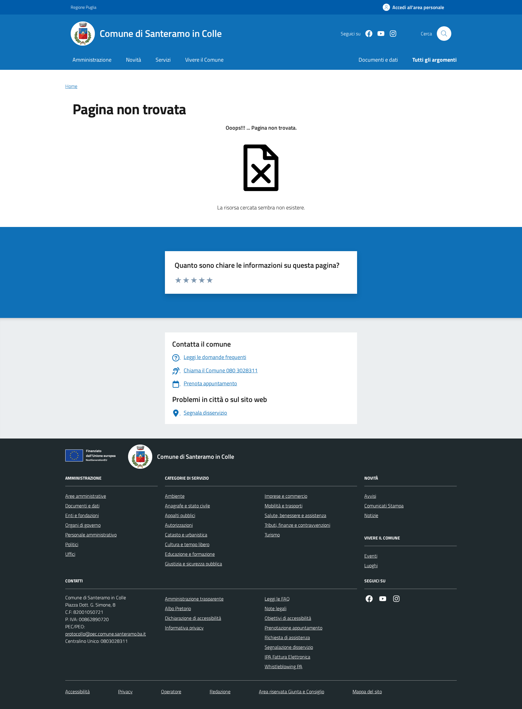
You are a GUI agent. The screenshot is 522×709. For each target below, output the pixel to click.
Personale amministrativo (91, 534)
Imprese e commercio (286, 496)
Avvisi (370, 496)
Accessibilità (77, 691)
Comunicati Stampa (384, 505)
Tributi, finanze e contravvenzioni (297, 525)
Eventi (370, 555)
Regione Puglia (83, 7)
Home (71, 86)
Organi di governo (83, 525)
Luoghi (371, 565)
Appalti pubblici (180, 515)
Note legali (275, 608)
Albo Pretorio (178, 608)
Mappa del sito (367, 691)
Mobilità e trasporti (283, 505)
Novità (133, 60)
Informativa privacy (184, 627)
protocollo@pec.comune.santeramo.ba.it (105, 633)
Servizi (163, 60)
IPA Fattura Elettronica (287, 656)
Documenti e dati (82, 505)
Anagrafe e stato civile (187, 505)
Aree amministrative (85, 496)
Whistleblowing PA (283, 666)
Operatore (171, 691)
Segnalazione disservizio (289, 647)
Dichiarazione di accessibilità (193, 618)
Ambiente (175, 496)
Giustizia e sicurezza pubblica (193, 563)
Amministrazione (91, 60)
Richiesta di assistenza (287, 637)
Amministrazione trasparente (194, 598)
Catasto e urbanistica (186, 534)
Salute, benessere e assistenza (295, 515)
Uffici (70, 554)
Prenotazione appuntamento (293, 627)
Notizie (371, 515)
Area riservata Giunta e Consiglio (291, 691)
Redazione (220, 691)
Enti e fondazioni (82, 515)
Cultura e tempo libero (187, 544)
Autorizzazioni (179, 525)
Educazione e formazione (190, 554)
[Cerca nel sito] (444, 33)
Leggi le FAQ (277, 598)
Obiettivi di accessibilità (288, 618)
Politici (71, 544)
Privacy (125, 691)
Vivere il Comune (204, 60)
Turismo (272, 534)
